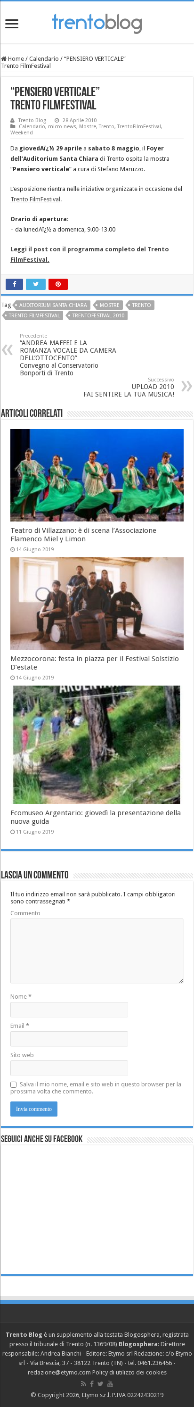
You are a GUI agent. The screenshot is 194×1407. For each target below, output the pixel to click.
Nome (21, 996)
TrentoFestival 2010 (98, 316)
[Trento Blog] (97, 22)
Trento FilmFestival (35, 199)
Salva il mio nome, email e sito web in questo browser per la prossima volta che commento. (95, 1088)
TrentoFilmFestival (139, 127)
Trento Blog (32, 120)
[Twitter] (101, 1384)
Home (15, 58)
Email (19, 1025)
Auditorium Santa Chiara (53, 305)
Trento (106, 127)
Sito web (22, 1055)
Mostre (87, 127)
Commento (25, 913)
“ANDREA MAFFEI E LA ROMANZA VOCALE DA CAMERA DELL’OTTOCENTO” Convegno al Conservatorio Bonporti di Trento (68, 355)
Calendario (44, 58)
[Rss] (83, 1384)
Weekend (21, 133)
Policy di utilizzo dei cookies (129, 1372)
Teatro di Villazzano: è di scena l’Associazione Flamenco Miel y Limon (83, 534)
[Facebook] (92, 1384)
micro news (62, 127)
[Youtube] (110, 1384)
